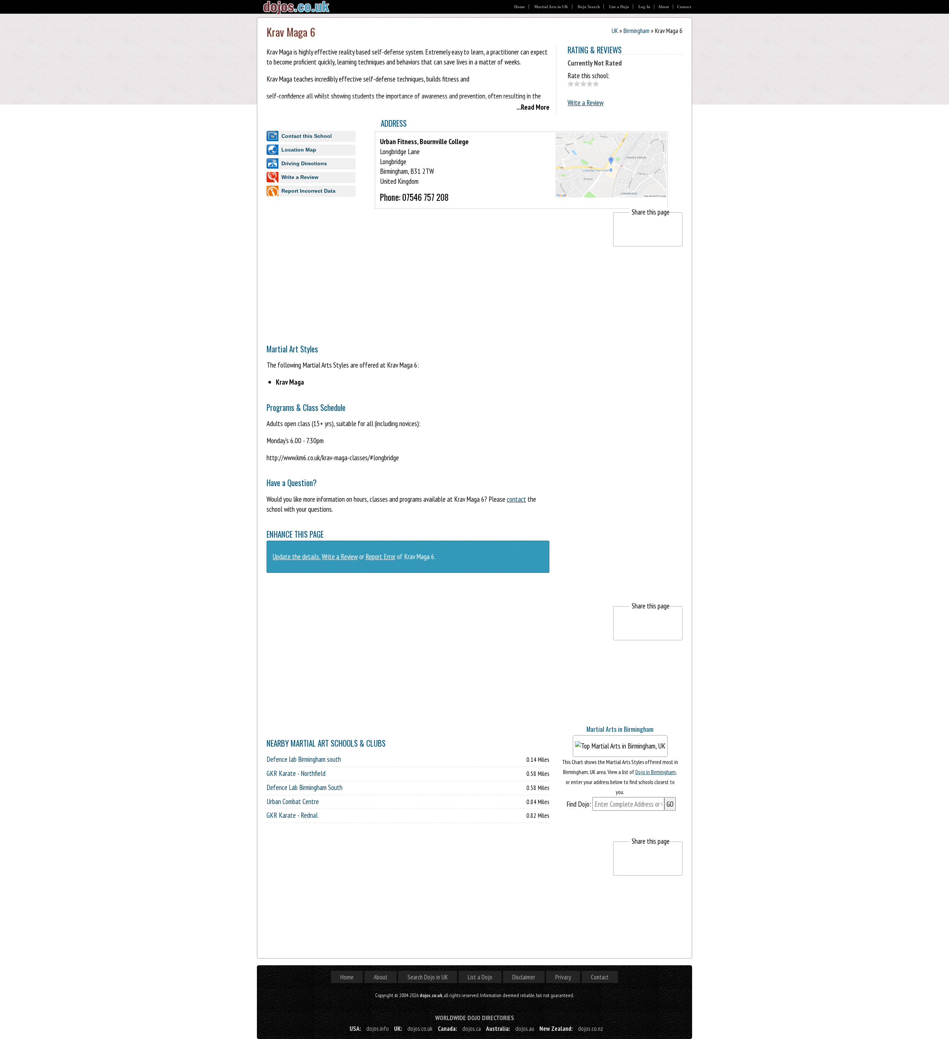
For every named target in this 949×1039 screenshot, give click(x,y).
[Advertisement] (401, 264)
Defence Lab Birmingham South (305, 787)
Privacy (563, 977)
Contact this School (306, 136)
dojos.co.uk (420, 1028)
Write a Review (586, 102)
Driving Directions (304, 163)
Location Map (298, 150)
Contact (684, 6)
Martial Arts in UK (551, 6)
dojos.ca (471, 1028)
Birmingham (636, 30)
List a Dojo (619, 6)
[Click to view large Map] (610, 190)
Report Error (381, 556)
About (663, 6)
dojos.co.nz (590, 1028)
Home (519, 6)
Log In (644, 6)
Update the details (295, 556)
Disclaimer (523, 977)
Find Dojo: (578, 804)
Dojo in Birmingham (655, 772)
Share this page (650, 211)
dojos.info (377, 1028)
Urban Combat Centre (293, 801)
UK (615, 30)
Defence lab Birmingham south (304, 759)
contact (516, 499)
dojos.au (524, 1028)
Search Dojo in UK (427, 977)
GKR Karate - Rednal (292, 815)
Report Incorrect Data (308, 191)
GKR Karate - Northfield (296, 773)
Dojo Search (589, 6)
